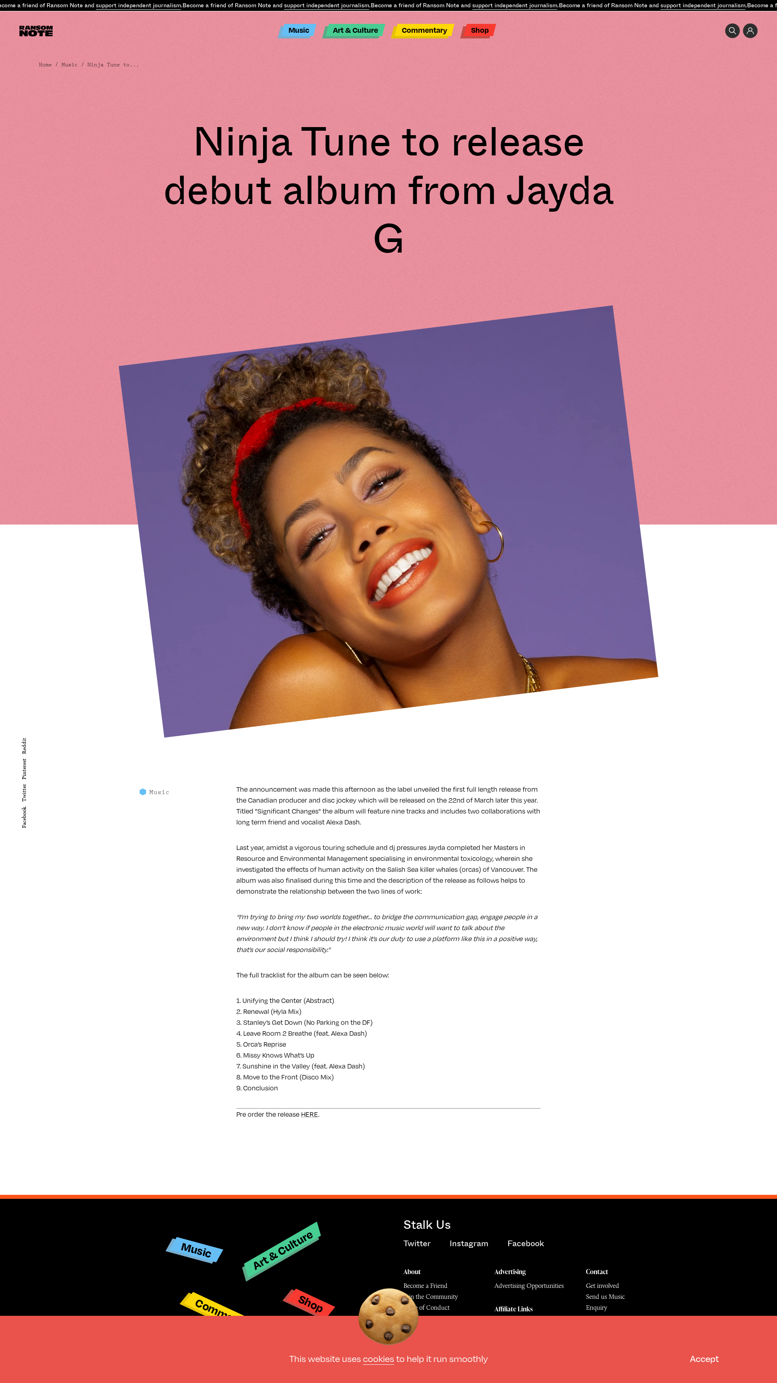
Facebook (24, 817)
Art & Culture (355, 29)
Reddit (24, 746)
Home (45, 65)
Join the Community (430, 1296)
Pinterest (24, 769)
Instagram (469, 1243)
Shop (480, 29)
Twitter (24, 793)
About (412, 1271)
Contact (597, 1271)
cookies (378, 1358)
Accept (704, 1358)
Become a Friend (425, 1286)
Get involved (602, 1286)
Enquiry (596, 1307)
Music (299, 29)
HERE (309, 1114)
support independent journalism (138, 5)
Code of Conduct (426, 1307)
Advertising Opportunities (529, 1286)
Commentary (424, 29)
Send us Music (605, 1296)
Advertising (510, 1271)
